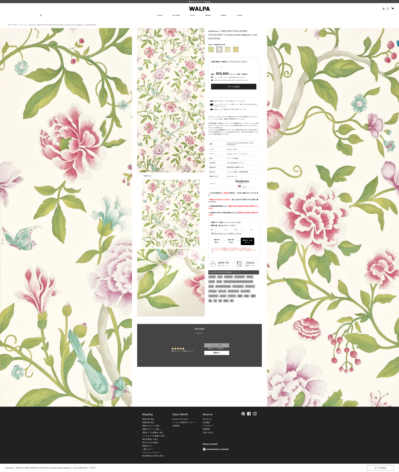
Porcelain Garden (223, 286)
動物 (240, 296)
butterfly (228, 277)
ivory (219, 281)
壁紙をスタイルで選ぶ (151, 426)
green (211, 281)
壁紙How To (147, 446)
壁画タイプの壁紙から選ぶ (153, 432)
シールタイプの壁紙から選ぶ (153, 436)
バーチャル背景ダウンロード (183, 422)
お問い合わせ (208, 432)
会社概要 (206, 422)
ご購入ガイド (147, 449)
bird (220, 277)
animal (212, 277)
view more (207, 1)
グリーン (222, 291)
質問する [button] (217, 353)
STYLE (15, 25)
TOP (9, 25)
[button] (388, 9)
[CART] (392, 9)
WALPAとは (207, 419)
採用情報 (206, 429)
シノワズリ (245, 291)
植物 (253, 296)
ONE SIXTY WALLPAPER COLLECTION (238, 281)
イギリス (244, 186)
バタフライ (213, 296)
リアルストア (208, 426)
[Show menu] (41, 15)
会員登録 (176, 426)
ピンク (223, 296)
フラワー (232, 296)
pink (211, 286)
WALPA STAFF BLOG (180, 419)
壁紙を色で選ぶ (148, 419)
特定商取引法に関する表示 (153, 456)
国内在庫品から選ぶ (150, 439)
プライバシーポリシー (151, 452)
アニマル (212, 291)
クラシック (23, 25)
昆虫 (246, 296)
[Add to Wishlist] (233, 93)
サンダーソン (233, 291)
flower (249, 277)
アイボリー (250, 286)
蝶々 (226, 301)
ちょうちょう (238, 286)
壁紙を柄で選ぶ (148, 422)
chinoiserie (239, 277)
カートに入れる (234, 87)
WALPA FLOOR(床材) (150, 442)
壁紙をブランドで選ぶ (151, 429)
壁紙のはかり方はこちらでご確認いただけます (226, 233)
